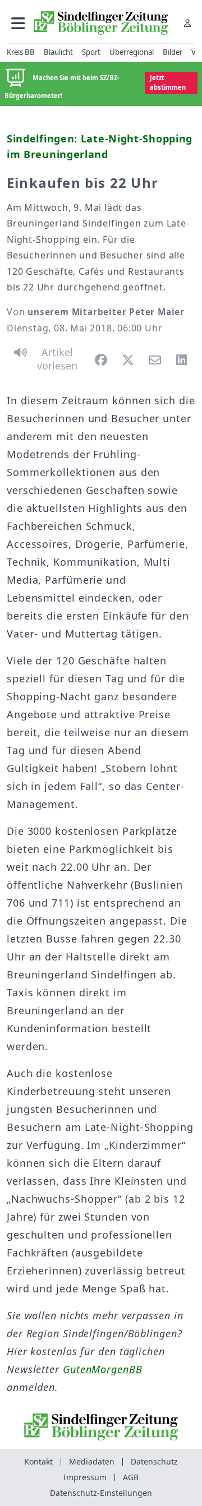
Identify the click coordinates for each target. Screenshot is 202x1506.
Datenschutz (154, 1461)
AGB (131, 1477)
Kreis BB (21, 52)
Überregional (131, 52)
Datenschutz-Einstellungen (101, 1492)
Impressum (85, 1477)
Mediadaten (91, 1461)
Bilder (172, 52)
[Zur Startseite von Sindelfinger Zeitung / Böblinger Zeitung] (101, 23)
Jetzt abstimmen (168, 82)
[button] (18, 22)
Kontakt (38, 1461)
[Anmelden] (187, 23)
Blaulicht (58, 52)
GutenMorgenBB (103, 1369)
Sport (91, 52)
